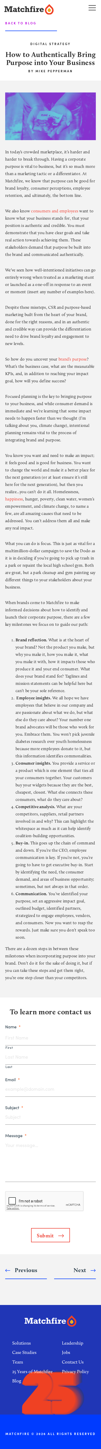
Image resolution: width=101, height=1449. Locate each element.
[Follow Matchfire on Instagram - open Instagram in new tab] (43, 1401)
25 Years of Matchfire (32, 1371)
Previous (25, 1270)
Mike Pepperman (54, 71)
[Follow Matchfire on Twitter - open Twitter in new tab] (56, 1401)
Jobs (66, 1352)
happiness (14, 499)
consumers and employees (54, 211)
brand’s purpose (73, 359)
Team (17, 1362)
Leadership (72, 1343)
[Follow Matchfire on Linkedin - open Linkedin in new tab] (68, 1401)
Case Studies (24, 1352)
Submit (46, 1235)
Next (81, 1270)
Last (8, 1067)
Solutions (21, 1343)
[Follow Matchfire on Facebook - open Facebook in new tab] (32, 1401)
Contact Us (73, 1362)
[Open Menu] (92, 7)
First (9, 1048)
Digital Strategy (50, 44)
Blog (16, 1381)
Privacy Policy (75, 1371)
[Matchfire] (34, 9)
